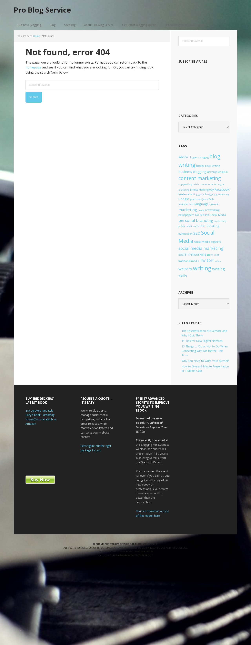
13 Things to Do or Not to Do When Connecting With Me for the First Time (205, 350)
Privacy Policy (156, 547)
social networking (192, 254)
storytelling (213, 254)
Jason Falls (208, 199)
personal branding (195, 220)
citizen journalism (217, 172)
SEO (196, 233)
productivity (220, 221)
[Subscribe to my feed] (203, 100)
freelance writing (187, 194)
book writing (212, 166)
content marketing (199, 178)
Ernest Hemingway (202, 189)
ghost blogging (206, 194)
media (201, 210)
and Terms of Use (176, 547)
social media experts (207, 242)
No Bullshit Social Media (210, 215)
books (200, 166)
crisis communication (205, 184)
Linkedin (214, 204)
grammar (196, 199)
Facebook (222, 189)
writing (202, 268)
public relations (187, 226)
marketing (187, 209)
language (201, 204)
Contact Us (137, 555)
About (149, 555)
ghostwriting (222, 194)
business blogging (192, 171)
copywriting (185, 184)
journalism (186, 204)
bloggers (194, 157)
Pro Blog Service (42, 9)
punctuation (185, 233)
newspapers (186, 215)
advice (183, 157)
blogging (204, 157)
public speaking (208, 226)
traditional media (188, 261)
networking (212, 210)
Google (183, 199)
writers (185, 268)
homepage (33, 67)
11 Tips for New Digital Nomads (202, 341)
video (218, 261)
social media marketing (200, 248)
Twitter (207, 260)
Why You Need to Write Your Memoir (205, 361)
